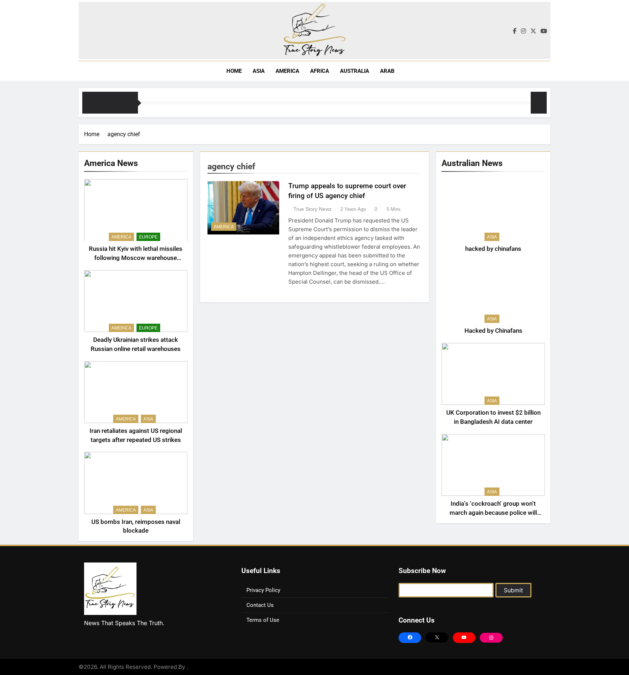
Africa (319, 71)
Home (233, 71)
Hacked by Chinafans (493, 330)
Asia (259, 71)
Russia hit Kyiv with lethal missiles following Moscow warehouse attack (135, 258)
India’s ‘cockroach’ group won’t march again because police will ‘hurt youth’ (493, 512)
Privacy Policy (263, 590)
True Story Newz (312, 209)
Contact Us (260, 605)
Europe (148, 237)
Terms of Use (262, 620)
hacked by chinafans (493, 248)
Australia (354, 71)
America (287, 71)
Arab (387, 71)
